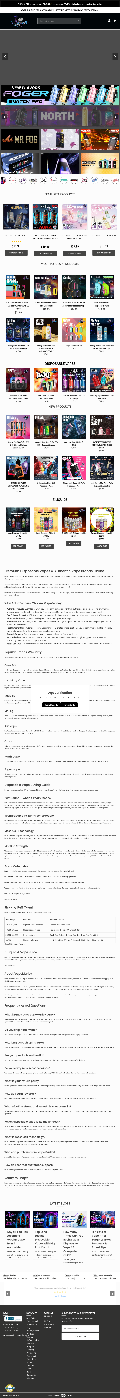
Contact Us (31, 1375)
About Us (30, 1365)
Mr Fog (47, 1321)
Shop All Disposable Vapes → (14, 944)
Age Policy (31, 1318)
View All (47, 1327)
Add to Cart (18, 546)
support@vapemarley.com (45, 627)
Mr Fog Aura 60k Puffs (16, 235)
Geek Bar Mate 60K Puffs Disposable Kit (74, 237)
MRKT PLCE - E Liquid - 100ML (74, 533)
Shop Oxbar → (26, 749)
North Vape (49, 1324)
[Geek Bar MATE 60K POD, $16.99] (104, 216)
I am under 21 (69, 705)
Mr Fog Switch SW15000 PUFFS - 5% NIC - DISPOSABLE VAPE (46, 348)
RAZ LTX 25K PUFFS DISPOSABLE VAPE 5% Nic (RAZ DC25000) (18, 486)
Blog (28, 1371)
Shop (28, 1368)
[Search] (78, 21)
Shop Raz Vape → (27, 733)
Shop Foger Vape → (11, 777)
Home (29, 1362)
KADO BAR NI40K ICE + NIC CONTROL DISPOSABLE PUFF (18, 305)
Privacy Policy (32, 1330)
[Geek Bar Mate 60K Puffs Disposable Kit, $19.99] (75, 216)
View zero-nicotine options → (87, 1073)
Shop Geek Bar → (80, 672)
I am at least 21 (51, 705)
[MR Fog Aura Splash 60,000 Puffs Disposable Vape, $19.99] (45, 216)
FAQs (28, 1327)
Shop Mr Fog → (32, 718)
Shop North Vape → (101, 761)
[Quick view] (13, 227)
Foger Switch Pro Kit (74, 345)
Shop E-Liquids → (10, 965)
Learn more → (91, 1098)
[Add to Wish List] (19, 227)
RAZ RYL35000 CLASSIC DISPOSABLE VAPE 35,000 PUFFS (102, 445)
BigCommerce (14, 1395)
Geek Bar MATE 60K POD (104, 235)
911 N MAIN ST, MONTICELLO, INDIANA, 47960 (12, 1327)
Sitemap (30, 1378)
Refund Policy (32, 1340)
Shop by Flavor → (10, 899)
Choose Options (16, 253)
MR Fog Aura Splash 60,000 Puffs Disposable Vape (45, 238)
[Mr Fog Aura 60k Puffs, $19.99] (16, 216)
